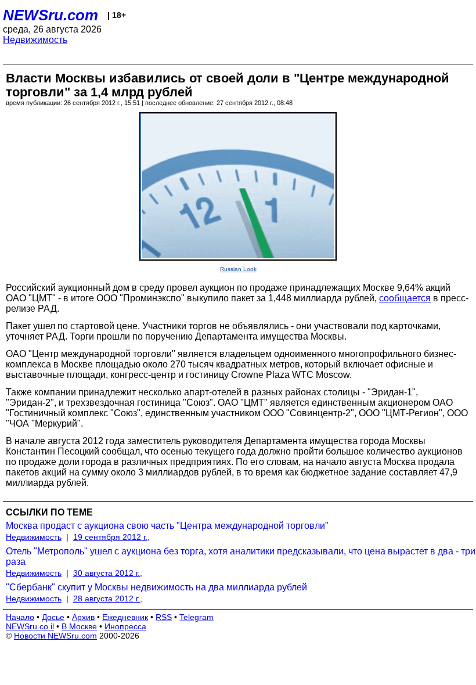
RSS (164, 617)
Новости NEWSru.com (55, 635)
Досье (53, 617)
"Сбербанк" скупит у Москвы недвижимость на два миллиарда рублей (156, 587)
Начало (20, 617)
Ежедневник (125, 617)
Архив (83, 617)
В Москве (79, 626)
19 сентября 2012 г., (111, 537)
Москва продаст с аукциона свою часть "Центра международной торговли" (167, 526)
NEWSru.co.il (30, 626)
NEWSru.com (50, 15)
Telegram (196, 617)
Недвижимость (35, 40)
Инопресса (125, 626)
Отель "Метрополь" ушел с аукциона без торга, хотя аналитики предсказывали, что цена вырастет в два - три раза (240, 556)
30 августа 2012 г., (107, 573)
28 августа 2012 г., (107, 598)
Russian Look (238, 269)
